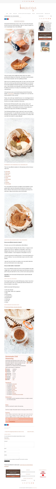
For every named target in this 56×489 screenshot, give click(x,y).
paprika (13, 389)
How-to (8, 427)
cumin (13, 391)
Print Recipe (22, 21)
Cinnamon (7, 182)
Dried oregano (8, 179)
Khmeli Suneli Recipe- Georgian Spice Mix (13, 307)
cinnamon (14, 393)
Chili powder (7, 171)
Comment (6, 441)
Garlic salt (7, 174)
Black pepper (7, 173)
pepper (13, 385)
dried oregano (14, 390)
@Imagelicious (12, 421)
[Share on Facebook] (5, 19)
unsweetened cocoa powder (17, 394)
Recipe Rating (6, 437)
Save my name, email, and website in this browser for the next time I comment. (16, 459)
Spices (8, 428)
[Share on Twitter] (6, 19)
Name (5, 448)
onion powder (14, 387)
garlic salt (13, 386)
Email (5, 451)
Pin (32, 362)
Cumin (6, 180)
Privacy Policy (35, 487)
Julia (13, 379)
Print (29, 362)
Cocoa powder (8, 183)
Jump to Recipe (16, 21)
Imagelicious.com (28, 7)
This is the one (11, 93)
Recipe (9, 427)
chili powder (14, 383)
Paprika (6, 177)
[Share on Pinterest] (8, 19)
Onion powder (8, 176)
